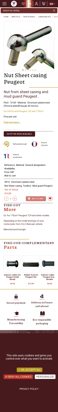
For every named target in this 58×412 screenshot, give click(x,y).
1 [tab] (23, 70)
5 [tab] (32, 70)
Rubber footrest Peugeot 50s (31, 276)
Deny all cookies (19, 376)
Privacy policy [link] (29, 389)
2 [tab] (25, 70)
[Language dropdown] (52, 4)
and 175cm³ (38, 111)
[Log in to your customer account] (36, 4)
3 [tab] (27, 70)
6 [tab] (35, 70)
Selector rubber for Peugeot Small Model (12, 277)
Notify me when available (19, 134)
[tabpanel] (29, 46)
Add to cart (35, 198)
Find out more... (12, 122)
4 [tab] (30, 70)
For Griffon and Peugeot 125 (17, 111)
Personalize (45, 376)
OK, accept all (30, 370)
